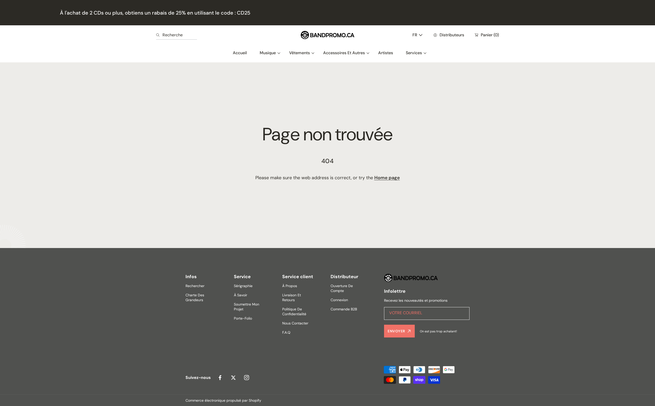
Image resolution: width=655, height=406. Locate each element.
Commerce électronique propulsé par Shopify (223, 400)
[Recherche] (159, 35)
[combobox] (176, 35)
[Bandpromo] (327, 35)
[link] (268, 53)
